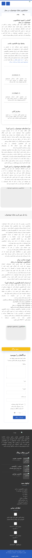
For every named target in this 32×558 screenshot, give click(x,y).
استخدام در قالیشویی (22, 503)
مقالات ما (25, 494)
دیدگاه (24, 364)
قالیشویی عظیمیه (17, 458)
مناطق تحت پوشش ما (21, 490)
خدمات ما (25, 492)
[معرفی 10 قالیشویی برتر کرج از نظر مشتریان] (26, 468)
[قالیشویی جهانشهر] (26, 476)
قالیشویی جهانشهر (16, 474)
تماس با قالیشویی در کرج (21, 489)
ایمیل (24, 388)
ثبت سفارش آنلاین (22, 500)
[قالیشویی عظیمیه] (26, 460)
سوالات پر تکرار (23, 498)
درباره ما (25, 496)
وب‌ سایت (23, 396)
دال (7, 552)
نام (24, 381)
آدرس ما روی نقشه (22, 501)
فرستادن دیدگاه (19, 417)
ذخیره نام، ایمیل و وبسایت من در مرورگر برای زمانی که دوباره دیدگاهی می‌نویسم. (16, 406)
